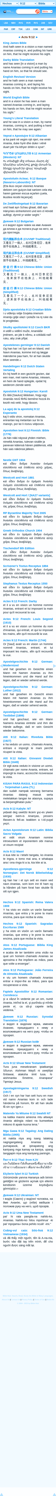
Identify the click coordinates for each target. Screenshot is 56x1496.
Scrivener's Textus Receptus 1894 (25, 566)
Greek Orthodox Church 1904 (22, 530)
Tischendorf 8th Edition (18, 548)
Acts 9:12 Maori (13, 851)
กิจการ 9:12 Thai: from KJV (20, 1159)
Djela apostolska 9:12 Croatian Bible (27, 309)
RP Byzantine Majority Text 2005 (24, 513)
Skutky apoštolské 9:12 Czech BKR (26, 327)
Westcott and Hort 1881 (18, 477)
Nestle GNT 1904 (14, 460)
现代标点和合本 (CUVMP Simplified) (26, 253)
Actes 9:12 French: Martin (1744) (24, 640)
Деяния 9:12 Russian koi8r (21, 1041)
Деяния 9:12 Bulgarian (18, 221)
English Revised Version (19, 76)
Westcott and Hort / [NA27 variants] (26, 495)
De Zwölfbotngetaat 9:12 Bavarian (25, 203)
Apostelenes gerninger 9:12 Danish (26, 345)
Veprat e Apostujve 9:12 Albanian (25, 135)
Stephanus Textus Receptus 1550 (25, 583)
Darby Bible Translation (18, 59)
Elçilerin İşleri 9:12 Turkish (20, 1173)
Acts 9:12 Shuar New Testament (24, 1063)
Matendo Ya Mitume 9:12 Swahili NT (27, 1113)
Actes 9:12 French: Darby (20, 601)
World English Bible (16, 97)
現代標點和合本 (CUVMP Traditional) (26, 239)
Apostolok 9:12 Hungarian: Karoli (25, 391)
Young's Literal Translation (21, 118)
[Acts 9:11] (4, 672)
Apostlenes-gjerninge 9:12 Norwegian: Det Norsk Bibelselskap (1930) (28, 872)
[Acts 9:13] (52, 672)
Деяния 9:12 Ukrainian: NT (21, 1195)
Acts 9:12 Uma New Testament (23, 1212)
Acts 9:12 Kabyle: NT (17, 808)
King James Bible (14, 43)
